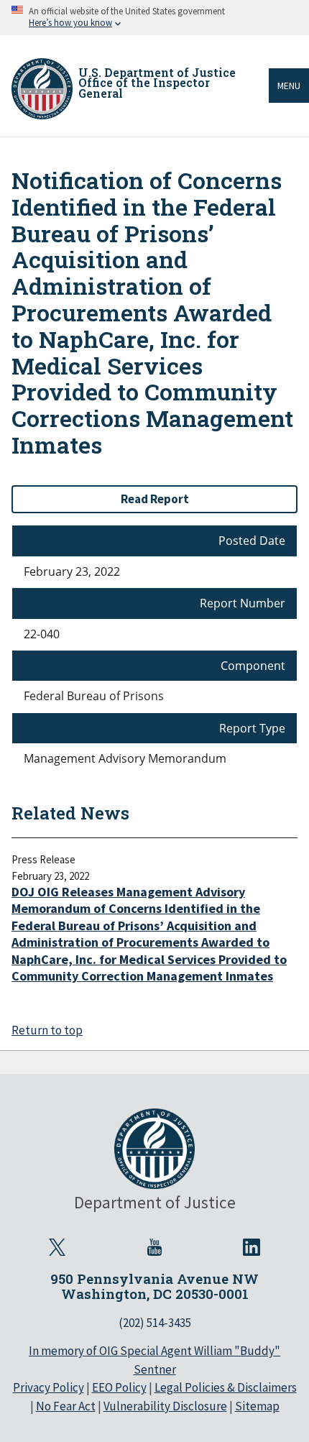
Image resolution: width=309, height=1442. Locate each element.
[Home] (42, 88)
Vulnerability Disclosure (165, 1406)
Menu (288, 85)
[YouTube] (154, 1247)
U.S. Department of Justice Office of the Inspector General (157, 83)
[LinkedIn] (251, 1247)
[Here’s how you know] (154, 17)
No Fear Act (66, 1406)
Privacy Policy (48, 1387)
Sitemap (257, 1406)
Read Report (155, 499)
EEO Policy (119, 1387)
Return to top (47, 1030)
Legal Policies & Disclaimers (225, 1387)
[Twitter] (57, 1247)
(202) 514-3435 (155, 1323)
